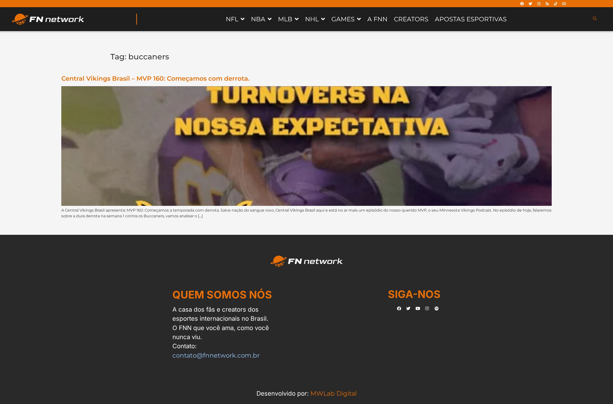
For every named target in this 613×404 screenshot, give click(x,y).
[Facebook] (522, 3)
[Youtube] (418, 308)
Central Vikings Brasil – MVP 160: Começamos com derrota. (155, 78)
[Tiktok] (555, 3)
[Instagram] (539, 3)
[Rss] (547, 3)
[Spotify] (436, 308)
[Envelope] (564, 3)
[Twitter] (530, 3)
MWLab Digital (333, 393)
